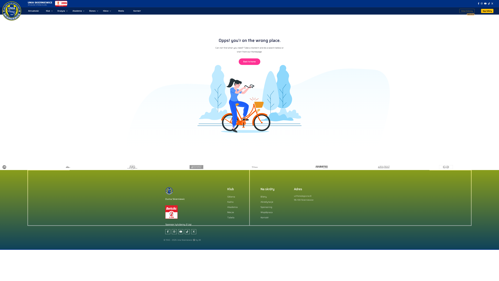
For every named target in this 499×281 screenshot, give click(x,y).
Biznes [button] (92, 10)
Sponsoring (266, 207)
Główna (231, 196)
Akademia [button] (77, 10)
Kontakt (265, 217)
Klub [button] (48, 10)
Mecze (230, 212)
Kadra (230, 202)
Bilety (264, 196)
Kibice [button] (105, 10)
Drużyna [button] (61, 10)
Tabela (230, 217)
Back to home (249, 61)
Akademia (232, 207)
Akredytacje (267, 202)
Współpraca (267, 212)
